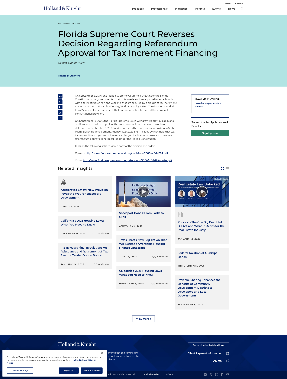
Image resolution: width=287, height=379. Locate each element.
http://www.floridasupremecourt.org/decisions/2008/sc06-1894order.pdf (127, 160)
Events (216, 8)
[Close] (102, 353)
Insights (200, 8)
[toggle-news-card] (222, 168)
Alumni (217, 360)
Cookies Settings (20, 370)
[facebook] (222, 374)
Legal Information (151, 374)
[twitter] (211, 374)
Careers (239, 3)
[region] (54, 363)
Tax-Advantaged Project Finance (207, 105)
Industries (181, 8)
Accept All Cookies (92, 370)
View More (142, 318)
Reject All (69, 370)
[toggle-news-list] (227, 168)
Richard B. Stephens (69, 75)
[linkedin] (205, 374)
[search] (242, 8)
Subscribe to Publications (208, 345)
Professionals (159, 8)
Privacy (169, 374)
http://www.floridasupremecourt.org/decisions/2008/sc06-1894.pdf (127, 153)
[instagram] (216, 374)
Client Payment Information (205, 353)
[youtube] (227, 374)
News (231, 8)
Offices (228, 3)
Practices (138, 8)
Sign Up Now (210, 133)
